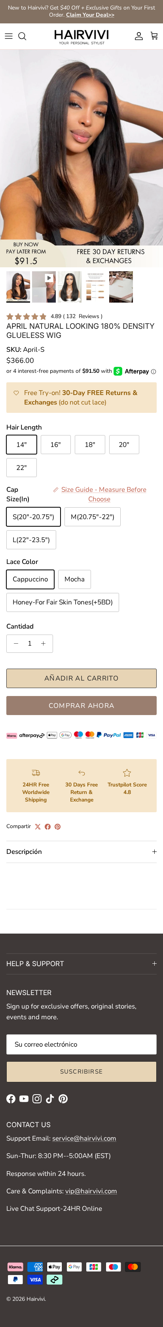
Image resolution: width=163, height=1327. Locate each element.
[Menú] (8, 36)
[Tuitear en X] (38, 827)
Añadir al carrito (81, 678)
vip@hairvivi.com (91, 1191)
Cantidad (20, 626)
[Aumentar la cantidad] (45, 643)
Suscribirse (81, 1072)
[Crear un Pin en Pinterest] (58, 827)
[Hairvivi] (81, 36)
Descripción (24, 851)
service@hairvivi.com (84, 1138)
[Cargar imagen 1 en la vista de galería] (81, 158)
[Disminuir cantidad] (14, 643)
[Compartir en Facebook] (48, 827)
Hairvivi (36, 1299)
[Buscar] (26, 36)
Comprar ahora (82, 705)
